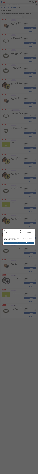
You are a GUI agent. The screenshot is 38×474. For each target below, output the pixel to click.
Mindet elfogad (29, 242)
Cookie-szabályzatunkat (12, 239)
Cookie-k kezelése (19, 242)
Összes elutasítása (9, 242)
